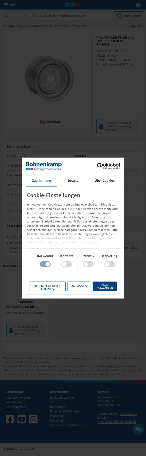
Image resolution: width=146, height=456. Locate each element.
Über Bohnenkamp (18, 398)
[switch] (66, 264)
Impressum (57, 416)
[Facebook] (10, 419)
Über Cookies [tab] (104, 180)
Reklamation (58, 420)
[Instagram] (33, 419)
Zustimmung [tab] (41, 180)
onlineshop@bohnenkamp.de (117, 422)
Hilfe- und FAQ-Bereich (64, 411)
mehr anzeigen (16, 211)
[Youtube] (21, 419)
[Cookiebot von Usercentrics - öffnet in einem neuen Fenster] (103, 166)
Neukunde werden (62, 398)
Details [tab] (73, 180)
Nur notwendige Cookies (47, 287)
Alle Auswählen (105, 286)
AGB (52, 402)
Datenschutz (91, 242)
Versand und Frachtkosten (67, 425)
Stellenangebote (16, 407)
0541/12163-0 (128, 414)
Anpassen (79, 286)
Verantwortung (15, 402)
